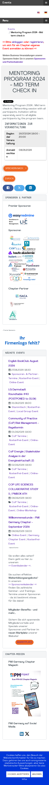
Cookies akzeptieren (18, 774)
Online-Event (16, 382)
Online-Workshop (27, 511)
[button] (24, 198)
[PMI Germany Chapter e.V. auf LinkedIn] (21, 733)
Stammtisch (19, 407)
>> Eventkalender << (19, 566)
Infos (24, 779)
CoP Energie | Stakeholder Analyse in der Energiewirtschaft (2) (24, 456)
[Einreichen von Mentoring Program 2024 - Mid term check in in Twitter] (19, 188)
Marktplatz (24, 642)
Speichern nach (14, 168)
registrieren (36, 42)
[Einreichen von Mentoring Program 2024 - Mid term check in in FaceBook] (8, 188)
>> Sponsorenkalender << (22, 584)
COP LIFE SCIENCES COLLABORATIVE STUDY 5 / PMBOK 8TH (23, 489)
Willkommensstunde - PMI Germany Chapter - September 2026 (24, 522)
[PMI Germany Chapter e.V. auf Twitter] (27, 733)
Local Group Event (27, 411)
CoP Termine (19, 436)
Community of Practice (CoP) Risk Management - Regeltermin (23, 423)
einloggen (17, 42)
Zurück (9, 179)
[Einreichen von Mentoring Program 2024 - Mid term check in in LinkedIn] (30, 188)
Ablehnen (37, 774)
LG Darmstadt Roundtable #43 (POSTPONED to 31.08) (22, 394)
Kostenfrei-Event (29, 378)
